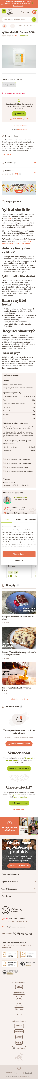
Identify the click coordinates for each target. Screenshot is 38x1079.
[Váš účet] (28, 12)
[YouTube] (22, 933)
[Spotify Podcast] (31, 933)
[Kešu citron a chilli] (19, 188)
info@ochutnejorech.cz (17, 513)
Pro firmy (6, 896)
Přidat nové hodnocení (20, 743)
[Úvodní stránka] (10, 12)
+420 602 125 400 (17, 508)
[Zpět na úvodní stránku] (4, 26)
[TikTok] (26, 933)
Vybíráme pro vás (10, 881)
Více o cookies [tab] (30, 520)
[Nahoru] (19, 1068)
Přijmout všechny (19, 554)
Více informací (18, 6)
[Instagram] (18, 933)
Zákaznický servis (10, 874)
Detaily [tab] (18, 520)
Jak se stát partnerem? (19, 768)
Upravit (17, 560)
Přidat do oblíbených (20, 126)
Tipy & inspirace (9, 889)
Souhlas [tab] (7, 520)
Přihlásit (20, 113)
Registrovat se (20, 803)
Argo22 (29, 1076)
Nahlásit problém (11, 1076)
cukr (9, 218)
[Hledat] (34, 19)
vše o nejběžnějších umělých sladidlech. (16, 242)
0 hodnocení (24, 35)
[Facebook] (14, 933)
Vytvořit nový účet (20, 119)
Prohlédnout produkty (19, 866)
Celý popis (5, 154)
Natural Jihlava (22, 129)
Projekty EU (28, 1073)
